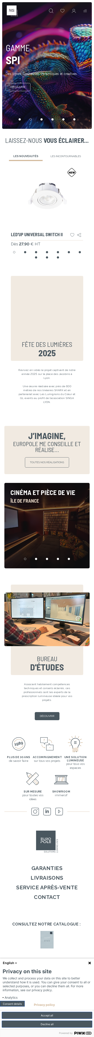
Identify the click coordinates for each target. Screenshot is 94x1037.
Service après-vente (47, 887)
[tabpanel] (47, 214)
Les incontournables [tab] (65, 156)
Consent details (12, 1003)
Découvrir (18, 87)
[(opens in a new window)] (47, 939)
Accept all (47, 1015)
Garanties (47, 868)
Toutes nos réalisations (47, 462)
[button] (14, 252)
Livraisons (47, 878)
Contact (47, 897)
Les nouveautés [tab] (25, 156)
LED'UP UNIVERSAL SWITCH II (37, 234)
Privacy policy (44, 1005)
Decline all (47, 1024)
